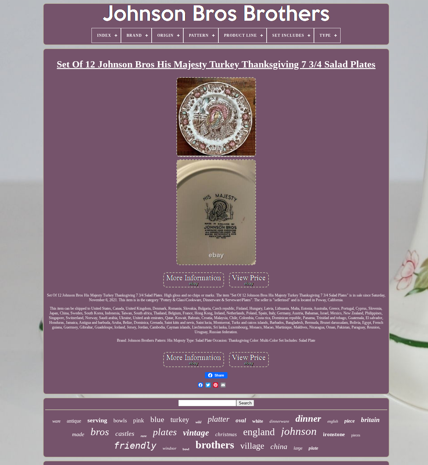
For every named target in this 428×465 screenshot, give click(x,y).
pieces (355, 435)
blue (157, 419)
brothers (215, 445)
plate (313, 448)
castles (124, 433)
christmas (226, 434)
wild (198, 422)
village (252, 446)
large (298, 448)
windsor (169, 448)
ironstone (334, 434)
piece (349, 421)
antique (74, 421)
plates (165, 431)
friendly (135, 445)
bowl (186, 449)
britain (370, 420)
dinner (308, 418)
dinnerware (279, 421)
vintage (196, 432)
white (257, 421)
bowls (120, 420)
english (332, 421)
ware (56, 421)
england (259, 431)
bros (100, 431)
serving (97, 420)
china (278, 446)
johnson (299, 431)
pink (138, 420)
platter (218, 419)
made (78, 434)
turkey (179, 420)
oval (241, 420)
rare (144, 436)
